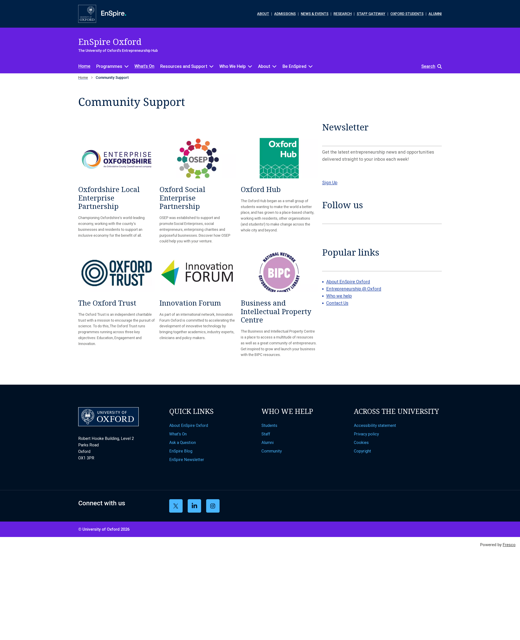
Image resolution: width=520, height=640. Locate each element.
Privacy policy (366, 434)
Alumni (267, 442)
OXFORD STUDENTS (407, 14)
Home (84, 66)
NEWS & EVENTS (314, 14)
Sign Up (329, 182)
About (264, 66)
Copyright (362, 451)
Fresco (509, 544)
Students (269, 425)
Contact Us (337, 303)
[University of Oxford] (87, 14)
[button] (429, 66)
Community (271, 451)
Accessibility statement (375, 425)
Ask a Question (182, 442)
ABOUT (263, 14)
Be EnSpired (294, 66)
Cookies (361, 442)
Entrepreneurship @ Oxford (353, 288)
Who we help (339, 295)
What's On (144, 66)
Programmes (109, 66)
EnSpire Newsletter (186, 459)
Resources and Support (183, 66)
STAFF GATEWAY (371, 14)
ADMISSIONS (285, 14)
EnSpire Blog (180, 451)
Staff (265, 434)
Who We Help (232, 66)
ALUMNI (435, 14)
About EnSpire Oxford (348, 281)
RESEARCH (343, 14)
